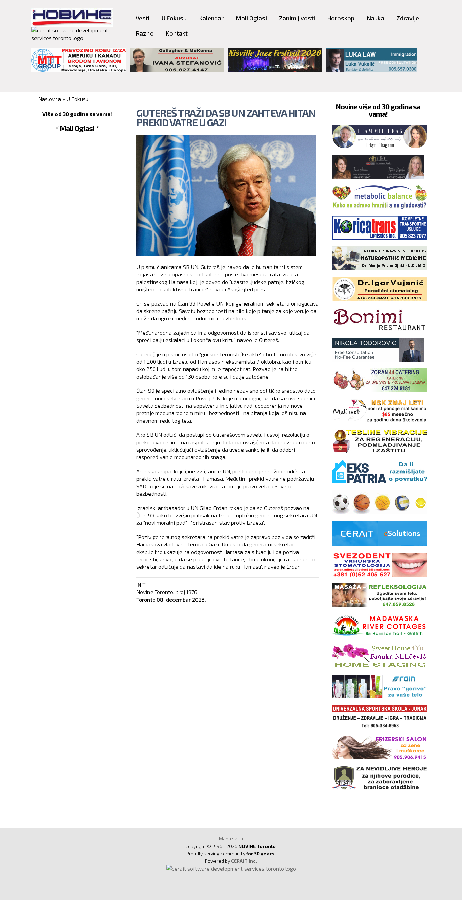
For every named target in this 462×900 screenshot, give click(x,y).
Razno (145, 33)
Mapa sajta (231, 838)
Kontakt (177, 33)
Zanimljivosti (297, 18)
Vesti (142, 18)
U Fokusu (174, 18)
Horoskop (340, 18)
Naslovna (49, 99)
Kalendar (211, 18)
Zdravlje (407, 18)
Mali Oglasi (251, 18)
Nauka (375, 18)
